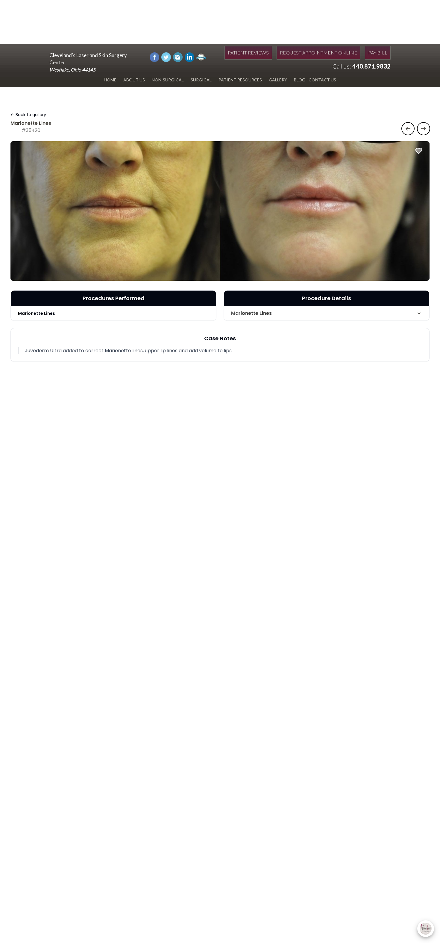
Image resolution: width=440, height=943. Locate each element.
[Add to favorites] (419, 151)
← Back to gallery (28, 115)
